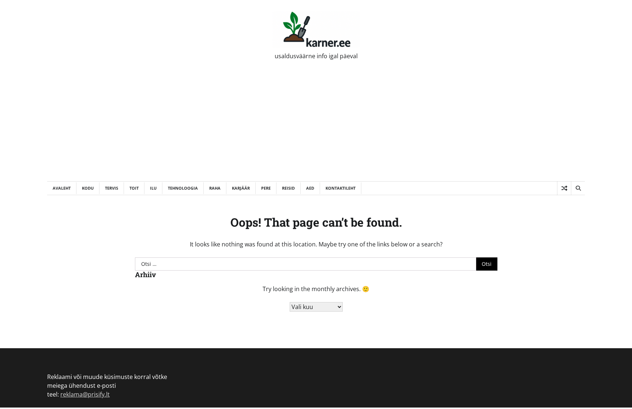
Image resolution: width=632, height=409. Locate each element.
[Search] (578, 188)
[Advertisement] (316, 126)
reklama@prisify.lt (85, 394)
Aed (310, 188)
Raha (215, 188)
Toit (134, 188)
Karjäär (241, 188)
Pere (266, 188)
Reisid (288, 188)
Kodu (88, 188)
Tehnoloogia (183, 188)
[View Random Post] (564, 188)
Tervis (111, 188)
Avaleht (62, 188)
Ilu (153, 188)
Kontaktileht (341, 188)
